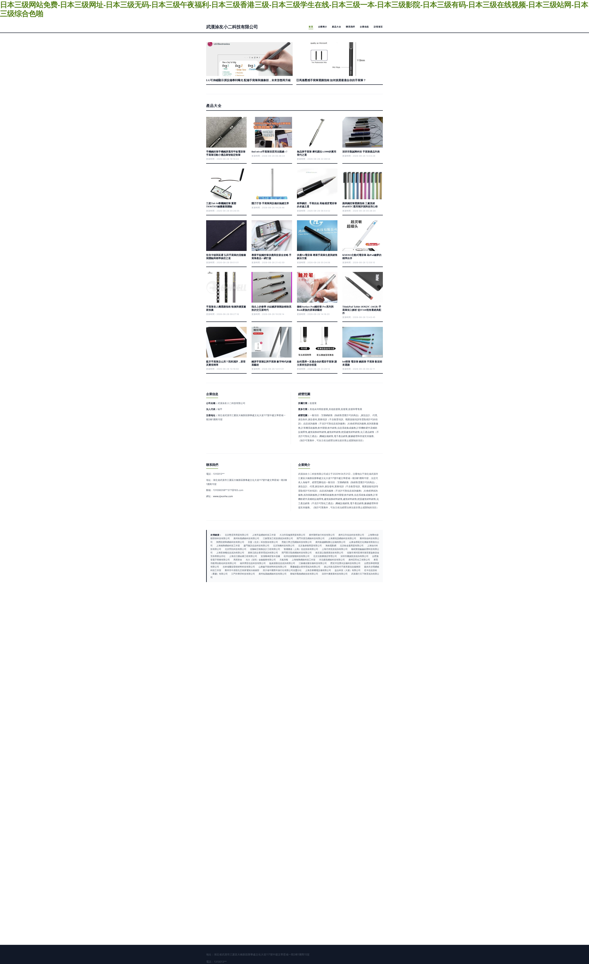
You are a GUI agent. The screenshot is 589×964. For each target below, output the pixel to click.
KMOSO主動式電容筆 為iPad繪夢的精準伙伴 (361, 256)
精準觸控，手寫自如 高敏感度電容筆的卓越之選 (317, 204)
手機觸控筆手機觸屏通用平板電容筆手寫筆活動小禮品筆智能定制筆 (225, 153)
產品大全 (336, 26)
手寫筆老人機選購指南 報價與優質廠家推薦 (226, 308)
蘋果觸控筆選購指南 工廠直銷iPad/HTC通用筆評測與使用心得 (360, 204)
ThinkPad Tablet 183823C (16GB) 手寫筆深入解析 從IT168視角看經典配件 (361, 310)
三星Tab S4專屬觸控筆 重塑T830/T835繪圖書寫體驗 (221, 204)
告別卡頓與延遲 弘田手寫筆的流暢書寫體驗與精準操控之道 (226, 256)
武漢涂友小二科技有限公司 (232, 26)
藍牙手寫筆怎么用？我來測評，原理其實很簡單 (225, 363)
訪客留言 (378, 26)
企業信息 (364, 26)
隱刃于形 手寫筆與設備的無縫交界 (270, 203)
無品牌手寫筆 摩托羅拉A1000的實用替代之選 (316, 153)
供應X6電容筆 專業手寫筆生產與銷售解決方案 (317, 256)
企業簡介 (322, 26)
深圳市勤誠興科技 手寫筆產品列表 (361, 151)
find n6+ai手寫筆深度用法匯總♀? (269, 151)
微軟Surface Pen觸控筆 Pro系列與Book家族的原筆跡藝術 (315, 308)
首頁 (311, 26)
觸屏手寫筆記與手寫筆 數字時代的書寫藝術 (271, 363)
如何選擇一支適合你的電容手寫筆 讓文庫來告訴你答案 (317, 363)
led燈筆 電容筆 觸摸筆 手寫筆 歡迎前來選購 (362, 363)
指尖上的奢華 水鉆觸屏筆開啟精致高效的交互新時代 (271, 308)
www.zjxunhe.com (223, 496)
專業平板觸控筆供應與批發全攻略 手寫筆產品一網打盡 (271, 256)
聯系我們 (350, 26)
